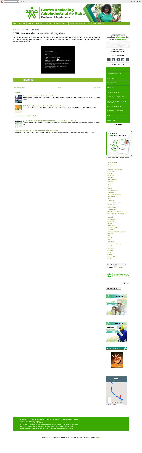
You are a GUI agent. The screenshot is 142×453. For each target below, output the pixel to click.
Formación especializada (114, 169)
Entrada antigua (98, 88)
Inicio (14, 23)
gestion (109, 173)
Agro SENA (110, 177)
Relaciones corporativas (114, 194)
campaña (110, 246)
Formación (110, 217)
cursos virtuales (111, 207)
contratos (110, 250)
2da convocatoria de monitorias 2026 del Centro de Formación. (41, 96)
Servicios (48, 23)
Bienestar (110, 165)
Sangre (109, 237)
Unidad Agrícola (112, 219)
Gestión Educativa (98, 23)
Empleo (109, 188)
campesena (110, 248)
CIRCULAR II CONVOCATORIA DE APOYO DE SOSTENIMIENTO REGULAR (36, 131)
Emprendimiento (112, 179)
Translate (120, 267)
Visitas (109, 198)
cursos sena (110, 221)
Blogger (97, 437)
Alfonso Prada (111, 225)
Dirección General (112, 227)
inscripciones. (111, 256)
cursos (109, 252)
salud (109, 258)
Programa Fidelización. (114, 203)
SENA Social (111, 196)
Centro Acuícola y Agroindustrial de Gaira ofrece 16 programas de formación (44, 106)
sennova (109, 223)
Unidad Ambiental (112, 190)
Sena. (109, 239)
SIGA (108, 235)
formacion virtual (112, 209)
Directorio (22, 23)
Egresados (110, 184)
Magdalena (110, 200)
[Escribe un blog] (26, 80)
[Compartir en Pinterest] (32, 80)
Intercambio (110, 229)
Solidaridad (110, 241)
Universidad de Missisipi (114, 244)
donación (110, 254)
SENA (109, 186)
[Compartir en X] (28, 80)
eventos (109, 167)
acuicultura (110, 171)
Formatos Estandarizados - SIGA (80, 23)
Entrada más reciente (20, 88)
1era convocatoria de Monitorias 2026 (25, 116)
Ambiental (110, 182)
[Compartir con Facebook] (30, 80)
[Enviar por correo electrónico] (24, 80)
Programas (39, 23)
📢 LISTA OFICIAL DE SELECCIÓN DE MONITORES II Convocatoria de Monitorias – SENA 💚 (49, 121)
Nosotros (30, 23)
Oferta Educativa (112, 162)
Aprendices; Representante (115, 211)
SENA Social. (111, 205)
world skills (110, 175)
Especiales (110, 192)
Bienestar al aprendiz (60, 23)
